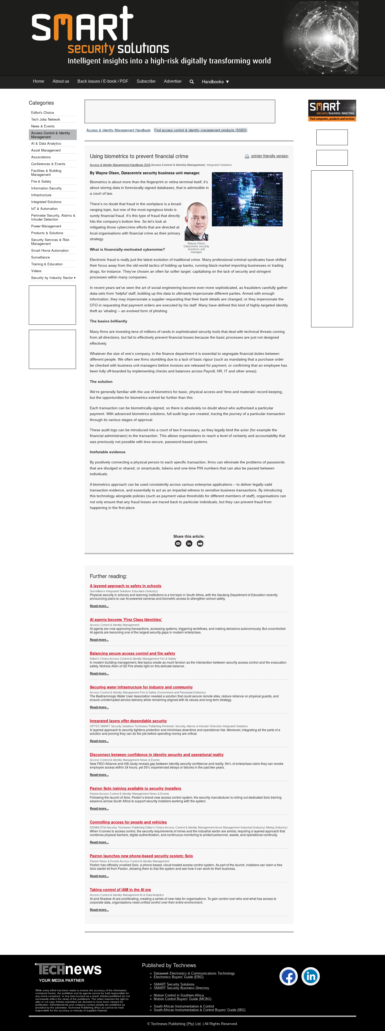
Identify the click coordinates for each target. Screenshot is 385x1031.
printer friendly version (269, 155)
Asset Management (46, 150)
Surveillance (40, 257)
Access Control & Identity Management (50, 134)
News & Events (43, 126)
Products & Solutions (47, 232)
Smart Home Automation (50, 250)
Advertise (173, 81)
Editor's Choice (42, 112)
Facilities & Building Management (46, 172)
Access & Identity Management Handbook (118, 129)
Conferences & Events (48, 163)
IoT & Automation (44, 208)
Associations (41, 156)
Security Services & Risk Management (50, 241)
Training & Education (47, 263)
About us (61, 81)
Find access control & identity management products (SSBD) (200, 129)
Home (38, 81)
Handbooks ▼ (216, 81)
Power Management (46, 225)
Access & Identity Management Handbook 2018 (120, 164)
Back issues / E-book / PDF (103, 81)
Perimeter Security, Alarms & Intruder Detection (53, 217)
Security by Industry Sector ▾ (53, 277)
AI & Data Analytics (46, 143)
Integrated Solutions (46, 201)
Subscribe (146, 81)
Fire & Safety (41, 181)
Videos (36, 270)
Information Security (46, 188)
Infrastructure (41, 194)
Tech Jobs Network (45, 119)
